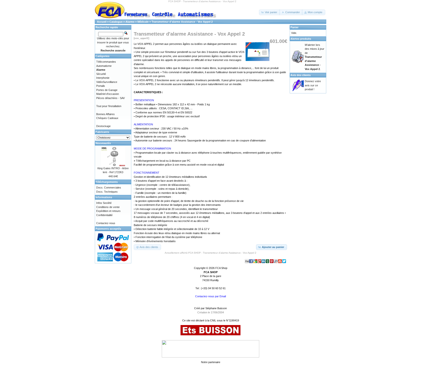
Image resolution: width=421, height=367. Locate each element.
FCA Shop (221, 268)
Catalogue (116, 21)
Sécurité (101, 73)
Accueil (101, 21)
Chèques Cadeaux (107, 118)
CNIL (213, 320)
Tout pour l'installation (108, 106)
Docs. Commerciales (108, 187)
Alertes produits (300, 38)
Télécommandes (106, 61)
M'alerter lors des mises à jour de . (314, 56)
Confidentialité (104, 215)
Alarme (129, 21)
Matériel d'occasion (107, 93)
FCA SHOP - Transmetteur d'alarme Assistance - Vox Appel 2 (222, 252)
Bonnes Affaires (105, 114)
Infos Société (104, 202)
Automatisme (104, 65)
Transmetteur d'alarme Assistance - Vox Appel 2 (182, 21)
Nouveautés (103, 143)
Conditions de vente (108, 207)
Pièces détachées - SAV (110, 98)
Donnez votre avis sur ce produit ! (313, 85)
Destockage (103, 126)
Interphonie (102, 77)
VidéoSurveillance (106, 81)
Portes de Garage (106, 90)
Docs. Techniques (107, 191)
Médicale (143, 21)
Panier (294, 27)
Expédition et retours (108, 210)
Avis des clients (300, 75)
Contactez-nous (105, 223)
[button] (269, 12)
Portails (100, 85)
